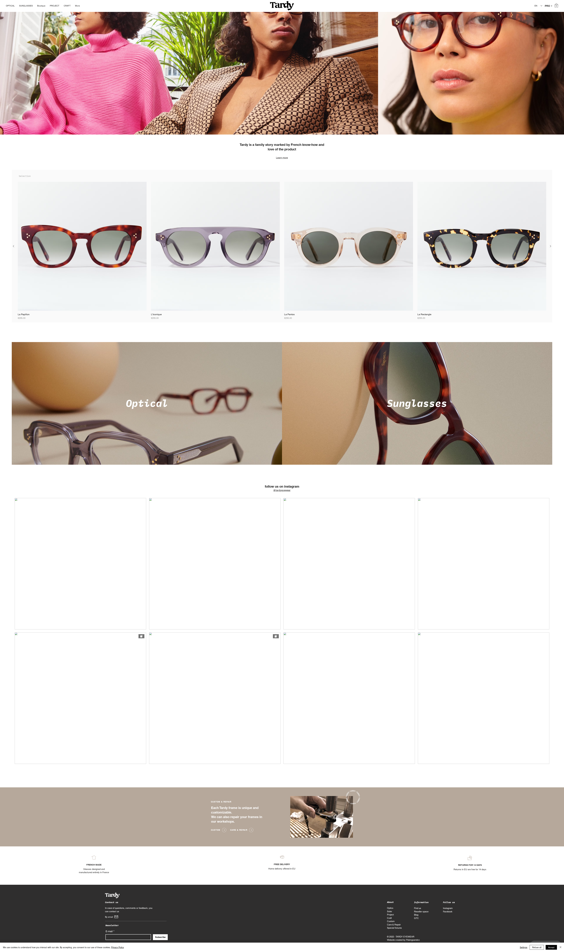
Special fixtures (394, 928)
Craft (389, 918)
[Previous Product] (13, 246)
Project (390, 914)
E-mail (109, 931)
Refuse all (536, 947)
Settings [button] (523, 947)
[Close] (560, 947)
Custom (391, 921)
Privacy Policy (117, 947)
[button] (556, 5)
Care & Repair (394, 924)
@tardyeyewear (282, 490)
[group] (282, 251)
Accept (551, 947)
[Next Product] (550, 246)
